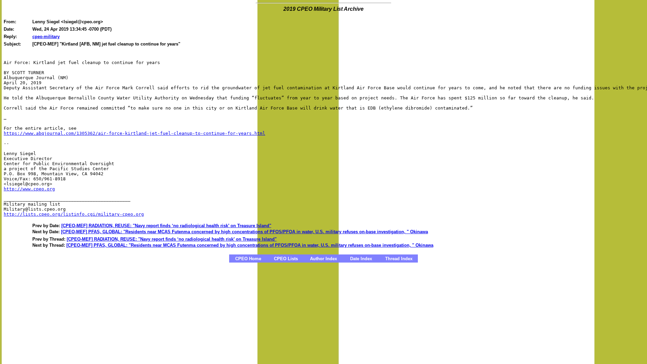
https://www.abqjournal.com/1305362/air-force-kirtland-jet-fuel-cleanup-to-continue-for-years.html (134, 133)
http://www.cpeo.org (29, 188)
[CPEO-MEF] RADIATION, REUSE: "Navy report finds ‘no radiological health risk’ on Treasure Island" (166, 225)
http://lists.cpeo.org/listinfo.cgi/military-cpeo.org (74, 214)
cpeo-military (46, 36)
